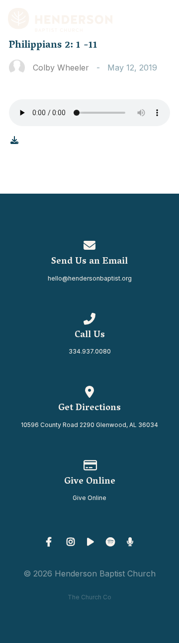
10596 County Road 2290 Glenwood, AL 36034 (89, 425)
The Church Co (89, 597)
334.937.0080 (90, 351)
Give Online (89, 497)
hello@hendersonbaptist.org (90, 278)
